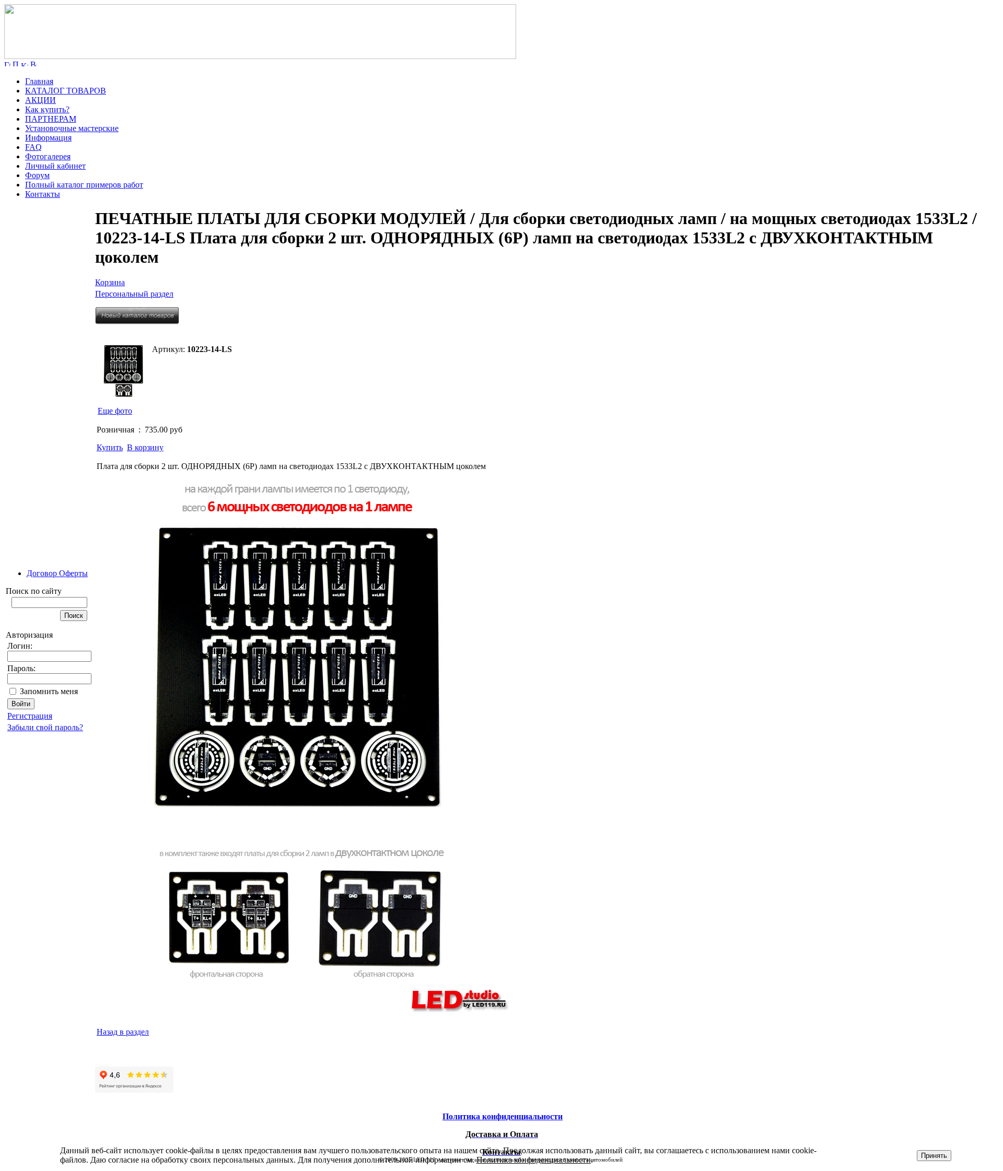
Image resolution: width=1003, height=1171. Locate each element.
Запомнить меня (49, 691)
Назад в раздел (123, 1031)
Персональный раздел (134, 293)
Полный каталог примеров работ (84, 184)
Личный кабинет (55, 165)
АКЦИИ (40, 100)
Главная (39, 81)
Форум (37, 175)
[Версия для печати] (33, 63)
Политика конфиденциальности (533, 1159)
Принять (934, 1156)
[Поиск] (16, 63)
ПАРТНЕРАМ (50, 118)
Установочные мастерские (72, 128)
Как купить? (47, 109)
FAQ (33, 147)
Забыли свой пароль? (45, 727)
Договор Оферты (57, 573)
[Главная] (260, 56)
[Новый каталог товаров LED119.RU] (137, 321)
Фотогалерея (48, 156)
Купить (110, 447)
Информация (48, 137)
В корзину (145, 447)
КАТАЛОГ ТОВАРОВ (65, 90)
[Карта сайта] (24, 63)
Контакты (42, 194)
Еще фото (115, 410)
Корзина (110, 282)
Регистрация (29, 715)
